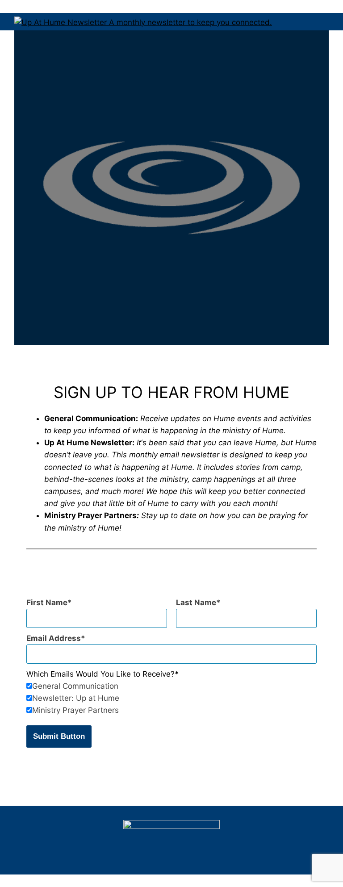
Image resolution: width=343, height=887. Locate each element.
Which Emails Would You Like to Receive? (100, 673)
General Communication (75, 686)
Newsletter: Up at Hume (75, 698)
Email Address (53, 638)
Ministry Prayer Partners (75, 710)
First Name (46, 602)
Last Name (196, 602)
